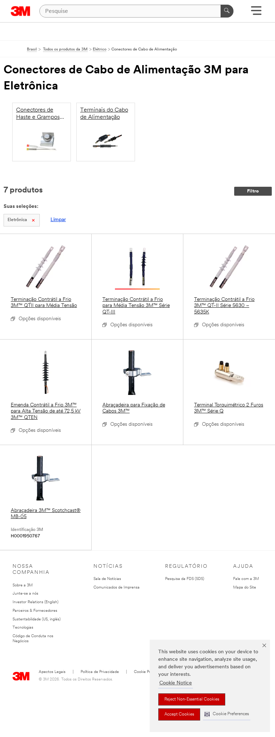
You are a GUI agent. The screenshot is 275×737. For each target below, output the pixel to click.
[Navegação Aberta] (256, 13)
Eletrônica (17, 220)
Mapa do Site (244, 588)
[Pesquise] (227, 11)
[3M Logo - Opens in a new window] (20, 11)
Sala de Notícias (107, 579)
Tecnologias (23, 628)
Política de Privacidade (100, 672)
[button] (226, 714)
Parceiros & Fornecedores (35, 611)
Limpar (58, 220)
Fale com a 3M (246, 579)
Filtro (253, 191)
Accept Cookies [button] (179, 714)
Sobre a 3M (23, 585)
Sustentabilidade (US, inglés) (37, 619)
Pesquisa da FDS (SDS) (184, 579)
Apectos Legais (52, 672)
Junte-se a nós (25, 594)
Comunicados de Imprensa (116, 588)
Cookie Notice (175, 683)
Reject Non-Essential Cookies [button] (191, 699)
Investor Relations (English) (35, 602)
